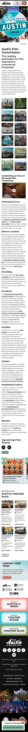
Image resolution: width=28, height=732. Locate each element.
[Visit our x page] (14, 650)
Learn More (7, 577)
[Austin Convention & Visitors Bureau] (6, 3)
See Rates (17, 3)
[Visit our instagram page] (9, 650)
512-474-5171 (18, 669)
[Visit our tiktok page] (23, 650)
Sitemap (22, 684)
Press (22, 675)
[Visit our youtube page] (14, 655)
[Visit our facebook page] (5, 650)
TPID (21, 681)
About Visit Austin (8, 675)
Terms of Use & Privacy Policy (11, 684)
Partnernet (10, 678)
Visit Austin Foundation (12, 681)
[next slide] (9, 447)
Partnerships (17, 678)
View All (5, 452)
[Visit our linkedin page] (19, 650)
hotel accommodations (14, 392)
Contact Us (17, 675)
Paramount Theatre (9, 480)
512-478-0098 (9, 669)
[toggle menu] (24, 3)
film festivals (10, 400)
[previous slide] (3, 447)
